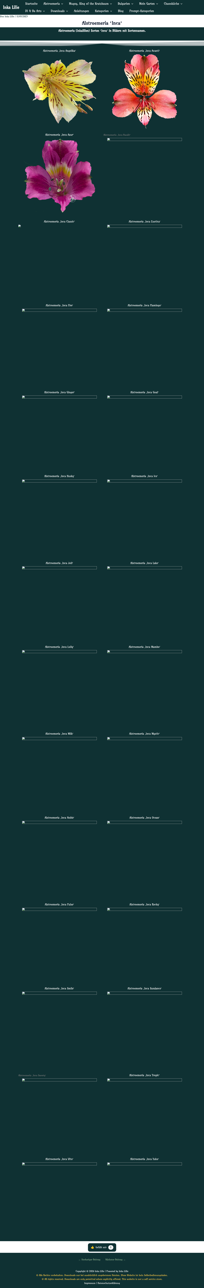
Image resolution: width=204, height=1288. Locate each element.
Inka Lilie (11, 7)
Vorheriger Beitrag (89, 1259)
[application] (61, 3)
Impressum (89, 1283)
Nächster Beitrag (115, 1259)
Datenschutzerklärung (109, 1283)
